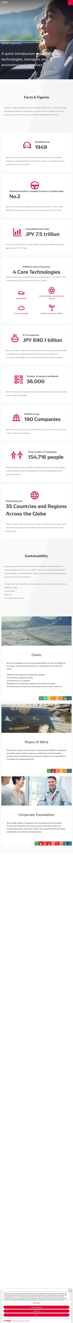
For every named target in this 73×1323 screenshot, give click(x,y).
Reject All (36, 1311)
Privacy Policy (36, 1303)
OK (36, 1315)
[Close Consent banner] (70, 1290)
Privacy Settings (36, 1307)
